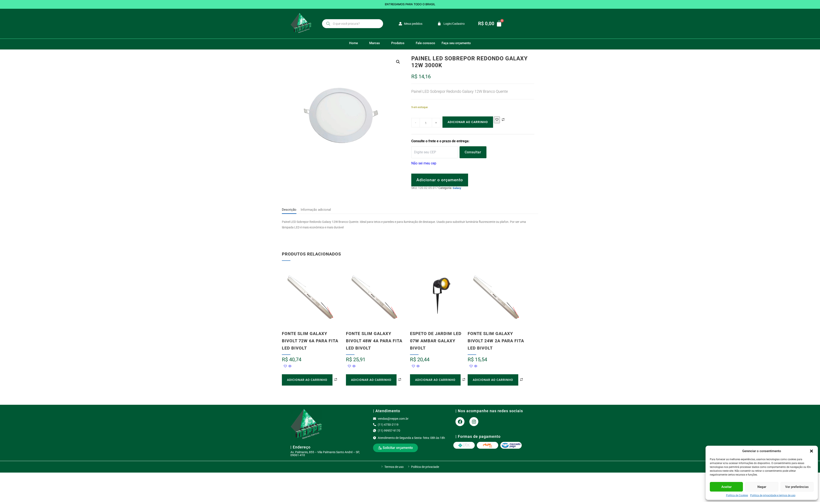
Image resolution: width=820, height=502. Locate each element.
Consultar (473, 152)
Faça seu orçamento (456, 43)
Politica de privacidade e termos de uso (772, 495)
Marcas (374, 43)
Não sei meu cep (423, 163)
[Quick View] (289, 366)
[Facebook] (459, 421)
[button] (811, 451)
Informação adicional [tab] (316, 210)
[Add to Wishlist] (497, 119)
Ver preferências (797, 487)
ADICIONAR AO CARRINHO (468, 122)
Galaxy (457, 188)
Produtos (397, 43)
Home (353, 43)
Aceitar (726, 487)
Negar (761, 487)
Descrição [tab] (289, 210)
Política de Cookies (737, 495)
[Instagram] (473, 421)
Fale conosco (425, 43)
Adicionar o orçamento (439, 179)
